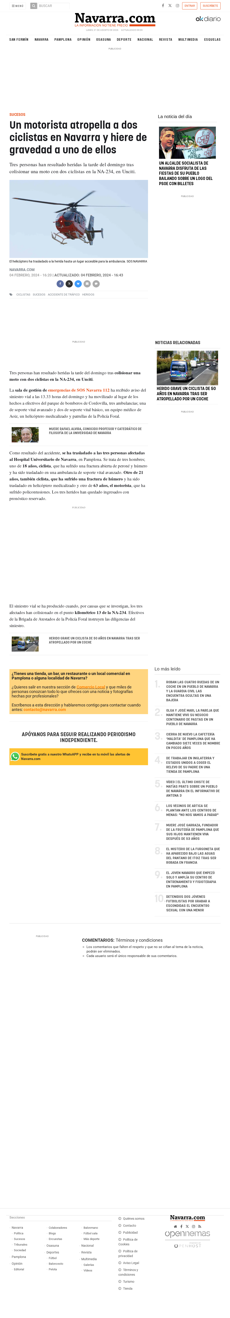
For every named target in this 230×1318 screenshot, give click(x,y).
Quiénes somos (133, 1219)
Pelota (53, 1269)
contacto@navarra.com (45, 709)
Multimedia (188, 39)
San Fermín (19, 39)
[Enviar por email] (87, 283)
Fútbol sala (90, 1233)
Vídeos (88, 1270)
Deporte (124, 39)
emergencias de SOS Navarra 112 (79, 390)
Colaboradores (58, 1227)
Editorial (19, 1269)
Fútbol (53, 1258)
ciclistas (23, 294)
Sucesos (19, 1239)
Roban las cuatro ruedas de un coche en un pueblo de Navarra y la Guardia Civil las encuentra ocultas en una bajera (192, 691)
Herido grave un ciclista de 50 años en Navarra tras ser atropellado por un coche (94, 640)
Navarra (42, 39)
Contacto (129, 1226)
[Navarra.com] (115, 18)
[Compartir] (60, 283)
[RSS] (199, 1226)
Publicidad (130, 1233)
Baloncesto (56, 1263)
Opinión (84, 39)
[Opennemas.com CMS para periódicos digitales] (187, 1238)
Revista (165, 39)
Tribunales (20, 1244)
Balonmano (91, 1227)
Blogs (52, 1233)
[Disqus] (150, 1023)
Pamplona (62, 39)
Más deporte (92, 1239)
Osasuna (103, 39)
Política (18, 1233)
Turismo (128, 1282)
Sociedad (20, 1250)
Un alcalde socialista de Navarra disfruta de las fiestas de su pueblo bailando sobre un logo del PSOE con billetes (186, 173)
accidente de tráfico (64, 294)
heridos (88, 294)
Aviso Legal (131, 1263)
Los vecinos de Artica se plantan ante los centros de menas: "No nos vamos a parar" (192, 810)
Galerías (89, 1264)
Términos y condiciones (139, 940)
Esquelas (212, 39)
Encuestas (55, 1239)
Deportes (52, 1252)
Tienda (128, 1289)
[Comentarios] (96, 283)
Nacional (145, 39)
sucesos (39, 294)
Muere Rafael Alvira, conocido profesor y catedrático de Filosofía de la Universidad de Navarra (95, 431)
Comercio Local (91, 687)
